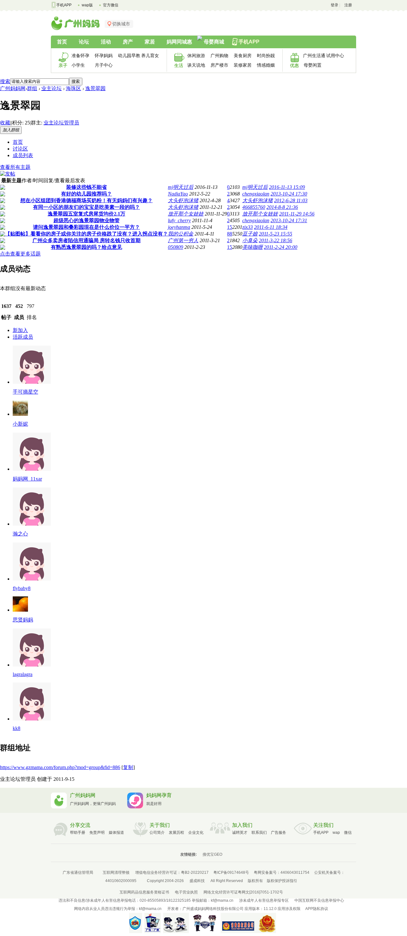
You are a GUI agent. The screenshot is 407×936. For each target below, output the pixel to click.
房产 (128, 41)
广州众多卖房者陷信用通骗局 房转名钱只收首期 (86, 240)
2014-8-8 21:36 (282, 207)
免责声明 (97, 832)
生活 (178, 65)
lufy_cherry (179, 220)
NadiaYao (178, 193)
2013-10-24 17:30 (289, 193)
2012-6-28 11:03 (290, 200)
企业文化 (196, 832)
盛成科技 (197, 881)
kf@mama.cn (222, 900)
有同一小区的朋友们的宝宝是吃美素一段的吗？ (86, 207)
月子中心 (104, 65)
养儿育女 (150, 55)
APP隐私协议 (316, 908)
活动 (106, 41)
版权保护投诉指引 (282, 881)
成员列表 (23, 155)
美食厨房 (243, 55)
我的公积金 (180, 233)
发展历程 (176, 832)
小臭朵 (250, 240)
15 (229, 227)
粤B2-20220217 (195, 872)
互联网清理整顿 (116, 872)
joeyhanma (179, 227)
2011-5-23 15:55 (275, 233)
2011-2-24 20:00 (280, 247)
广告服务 (278, 832)
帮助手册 (77, 832)
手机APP (64, 5)
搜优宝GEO (212, 854)
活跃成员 (23, 337)
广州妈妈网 (12, 88)
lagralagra (22, 674)
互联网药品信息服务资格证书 (144, 892)
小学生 (78, 65)
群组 (32, 88)
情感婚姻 (266, 65)
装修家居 (243, 65)
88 (229, 233)
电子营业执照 (186, 892)
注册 (348, 5)
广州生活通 (312, 55)
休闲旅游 (196, 55)
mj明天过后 (180, 187)
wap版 (87, 5)
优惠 (294, 65)
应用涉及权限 (289, 908)
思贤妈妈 (23, 619)
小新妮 (20, 424)
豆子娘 (250, 233)
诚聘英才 (239, 832)
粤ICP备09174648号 (231, 872)
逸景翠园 (95, 88)
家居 (150, 41)
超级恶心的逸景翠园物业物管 (86, 220)
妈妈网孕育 (159, 795)
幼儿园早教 (127, 55)
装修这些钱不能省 (86, 187)
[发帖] (7, 173)
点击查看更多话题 (20, 253)
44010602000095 (120, 881)
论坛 (84, 41)
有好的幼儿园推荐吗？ (86, 193)
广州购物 (219, 55)
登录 (334, 5)
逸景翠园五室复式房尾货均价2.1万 (86, 213)
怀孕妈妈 (104, 55)
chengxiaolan (255, 193)
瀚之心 (20, 533)
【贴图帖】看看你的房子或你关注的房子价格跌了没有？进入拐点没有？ (86, 233)
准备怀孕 (80, 55)
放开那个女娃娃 (186, 213)
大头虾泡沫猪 (183, 200)
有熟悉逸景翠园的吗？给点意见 (86, 247)
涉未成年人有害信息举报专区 (264, 900)
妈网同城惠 (179, 41)
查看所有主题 (15, 167)
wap (336, 832)
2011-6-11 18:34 (270, 227)
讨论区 (20, 148)
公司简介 (157, 832)
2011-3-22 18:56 (275, 240)
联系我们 (259, 832)
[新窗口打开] (2, 188)
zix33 (247, 227)
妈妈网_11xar (27, 478)
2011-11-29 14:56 (296, 213)
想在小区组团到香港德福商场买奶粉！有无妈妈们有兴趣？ (86, 200)
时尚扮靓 (266, 55)
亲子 (63, 65)
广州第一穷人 (183, 240)
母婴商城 (214, 41)
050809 (175, 247)
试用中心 (335, 55)
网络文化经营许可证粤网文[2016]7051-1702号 (243, 892)
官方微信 (110, 5)
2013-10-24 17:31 (289, 220)
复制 (128, 767)
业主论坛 (51, 88)
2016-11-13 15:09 (287, 187)
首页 (62, 41)
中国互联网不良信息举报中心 (319, 900)
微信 (348, 832)
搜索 (5, 81)
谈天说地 (196, 65)
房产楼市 (219, 65)
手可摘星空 (25, 392)
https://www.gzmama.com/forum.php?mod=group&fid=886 (60, 767)
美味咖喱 (252, 247)
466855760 (253, 207)
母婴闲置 (312, 65)
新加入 (20, 330)
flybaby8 (22, 588)
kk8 (16, 728)
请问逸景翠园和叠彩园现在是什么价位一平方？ (86, 227)
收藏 (5, 122)
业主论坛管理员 (61, 122)
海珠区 (73, 88)
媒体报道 (116, 832)
